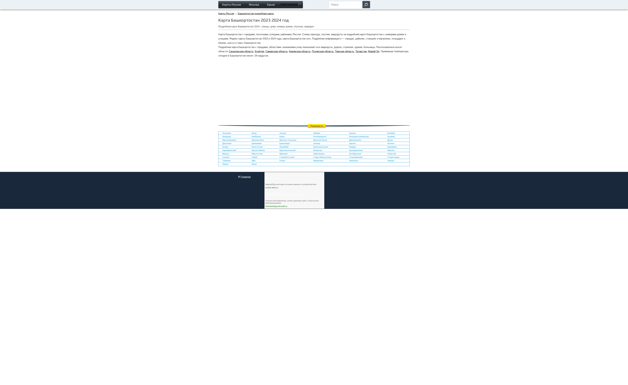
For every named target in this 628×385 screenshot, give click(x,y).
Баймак (316, 133)
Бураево (391, 136)
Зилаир (316, 143)
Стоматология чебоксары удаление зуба (283, 194)
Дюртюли (226, 143)
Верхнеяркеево (229, 140)
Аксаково (226, 133)
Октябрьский (355, 154)
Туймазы (226, 160)
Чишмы (390, 160)
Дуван (390, 140)
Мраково (283, 154)
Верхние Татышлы (287, 140)
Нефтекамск (319, 154)
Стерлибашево (356, 157)
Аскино (282, 133)
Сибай (254, 157)
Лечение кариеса (273, 178)
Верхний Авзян (320, 140)
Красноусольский (287, 150)
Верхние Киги (258, 140)
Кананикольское (320, 147)
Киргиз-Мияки (258, 150)
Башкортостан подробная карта (256, 13)
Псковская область (323, 51)
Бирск (282, 136)
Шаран (225, 164)
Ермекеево (257, 143)
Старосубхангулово (322, 157)
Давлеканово (355, 140)
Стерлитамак (393, 157)
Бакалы (352, 133)
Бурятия (259, 51)
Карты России (231, 4)
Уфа (253, 160)
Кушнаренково (356, 150)
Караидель (392, 147)
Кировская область (300, 51)
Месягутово (257, 154)
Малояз (390, 150)
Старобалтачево (287, 157)
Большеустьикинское (359, 136)
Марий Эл (373, 51)
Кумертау (317, 150)
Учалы (282, 160)
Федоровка (318, 160)
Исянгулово (257, 147)
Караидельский (229, 150)
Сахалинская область (241, 51)
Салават (226, 157)
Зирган (352, 143)
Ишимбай (283, 147)
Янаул (254, 164)
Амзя (254, 133)
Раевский (391, 154)
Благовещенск (319, 136)
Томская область (344, 51)
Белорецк (226, 136)
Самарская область (276, 51)
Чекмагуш (353, 160)
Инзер (225, 147)
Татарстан (361, 51)
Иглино (390, 143)
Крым (271, 4)
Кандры (352, 147)
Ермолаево (284, 143)
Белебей (391, 133)
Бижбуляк (256, 136)
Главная (246, 176)
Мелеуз (225, 154)
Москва (254, 4)
